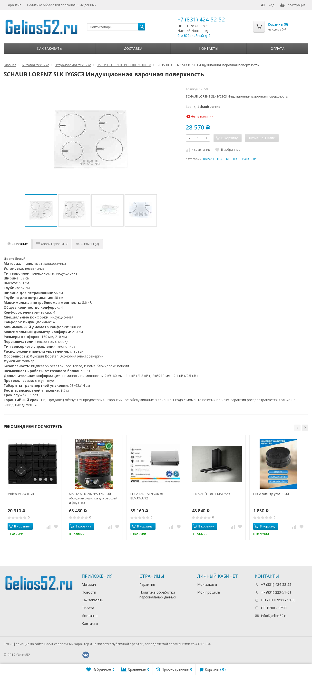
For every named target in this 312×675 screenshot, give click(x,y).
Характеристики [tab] (54, 243)
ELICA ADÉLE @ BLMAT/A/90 (211, 494)
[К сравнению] (48, 526)
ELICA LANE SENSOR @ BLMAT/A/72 (146, 496)
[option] (41, 210)
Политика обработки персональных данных (61, 5)
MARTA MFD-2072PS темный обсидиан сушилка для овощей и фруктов (93, 498)
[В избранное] (56, 526)
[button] (297, 428)
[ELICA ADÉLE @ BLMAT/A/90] (217, 464)
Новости (89, 592)
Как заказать (49, 48)
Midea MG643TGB (21, 494)
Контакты (208, 48)
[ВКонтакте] (85, 655)
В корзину (22, 526)
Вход (270, 5)
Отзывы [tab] (90, 243)
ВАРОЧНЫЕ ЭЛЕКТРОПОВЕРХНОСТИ (229, 159)
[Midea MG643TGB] (33, 464)
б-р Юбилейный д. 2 (193, 35)
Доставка (133, 48)
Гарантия (14, 5)
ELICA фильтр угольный (271, 494)
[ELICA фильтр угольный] (278, 464)
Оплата (277, 48)
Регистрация (295, 5)
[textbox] (116, 26)
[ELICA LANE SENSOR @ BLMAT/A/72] (155, 464)
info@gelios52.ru (274, 615)
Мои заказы (207, 584)
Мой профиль (208, 592)
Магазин (89, 584)
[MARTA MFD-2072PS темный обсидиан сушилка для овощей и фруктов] (94, 464)
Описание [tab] (20, 243)
